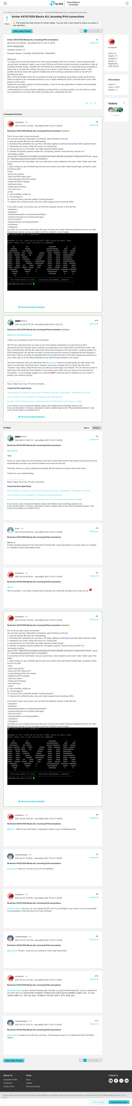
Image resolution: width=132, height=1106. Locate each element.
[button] (5, 3)
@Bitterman (12, 335)
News (28, 1079)
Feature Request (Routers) (34, 12)
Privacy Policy (9, 1086)
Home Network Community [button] (73, 3)
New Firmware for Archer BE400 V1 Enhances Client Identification (35, 397)
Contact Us (7, 1083)
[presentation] (10, 124)
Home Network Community (13, 12)
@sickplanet (52, 362)
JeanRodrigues (21, 855)
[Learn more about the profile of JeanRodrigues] (11, 856)
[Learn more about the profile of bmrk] (11, 530)
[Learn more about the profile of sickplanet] (11, 124)
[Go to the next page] (101, 31)
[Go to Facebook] (116, 1081)
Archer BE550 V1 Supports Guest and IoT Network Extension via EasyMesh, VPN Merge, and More (48, 392)
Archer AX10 (18, 46)
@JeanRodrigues (25, 335)
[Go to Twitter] (121, 1081)
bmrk (17, 528)
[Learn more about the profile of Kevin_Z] (11, 322)
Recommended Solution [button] (32, 307)
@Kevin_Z (11, 829)
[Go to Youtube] (111, 1081)
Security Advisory (33, 1086)
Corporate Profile (10, 1079)
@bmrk (10, 587)
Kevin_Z (24, 321)
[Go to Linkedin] (127, 1081)
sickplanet (19, 122)
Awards (29, 1083)
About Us (7, 1075)
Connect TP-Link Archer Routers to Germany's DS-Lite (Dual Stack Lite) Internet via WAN (44, 401)
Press (28, 1075)
